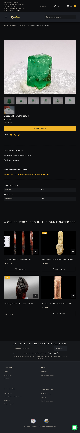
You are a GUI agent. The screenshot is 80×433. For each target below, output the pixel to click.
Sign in (43, 397)
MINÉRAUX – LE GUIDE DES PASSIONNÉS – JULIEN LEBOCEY (26, 175)
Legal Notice (8, 393)
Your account (47, 389)
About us (7, 400)
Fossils (6, 371)
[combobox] (60, 17)
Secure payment (9, 404)
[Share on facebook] (11, 134)
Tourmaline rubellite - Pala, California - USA (57, 304)
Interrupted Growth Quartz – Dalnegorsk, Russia (58, 259)
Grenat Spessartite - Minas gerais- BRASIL (19, 304)
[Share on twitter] (14, 134)
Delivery (43, 371)
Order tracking (46, 394)
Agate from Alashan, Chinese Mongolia (18, 259)
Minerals (6, 379)
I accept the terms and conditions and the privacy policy (41, 353)
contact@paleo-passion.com (12, 8)
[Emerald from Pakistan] (40, 67)
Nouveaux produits (47, 375)
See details (9, 314)
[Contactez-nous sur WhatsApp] (75, 427)
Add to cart (40, 128)
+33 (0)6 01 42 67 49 (14, 10)
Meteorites (7, 375)
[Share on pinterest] (18, 134)
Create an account (47, 401)
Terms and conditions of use (13, 397)
